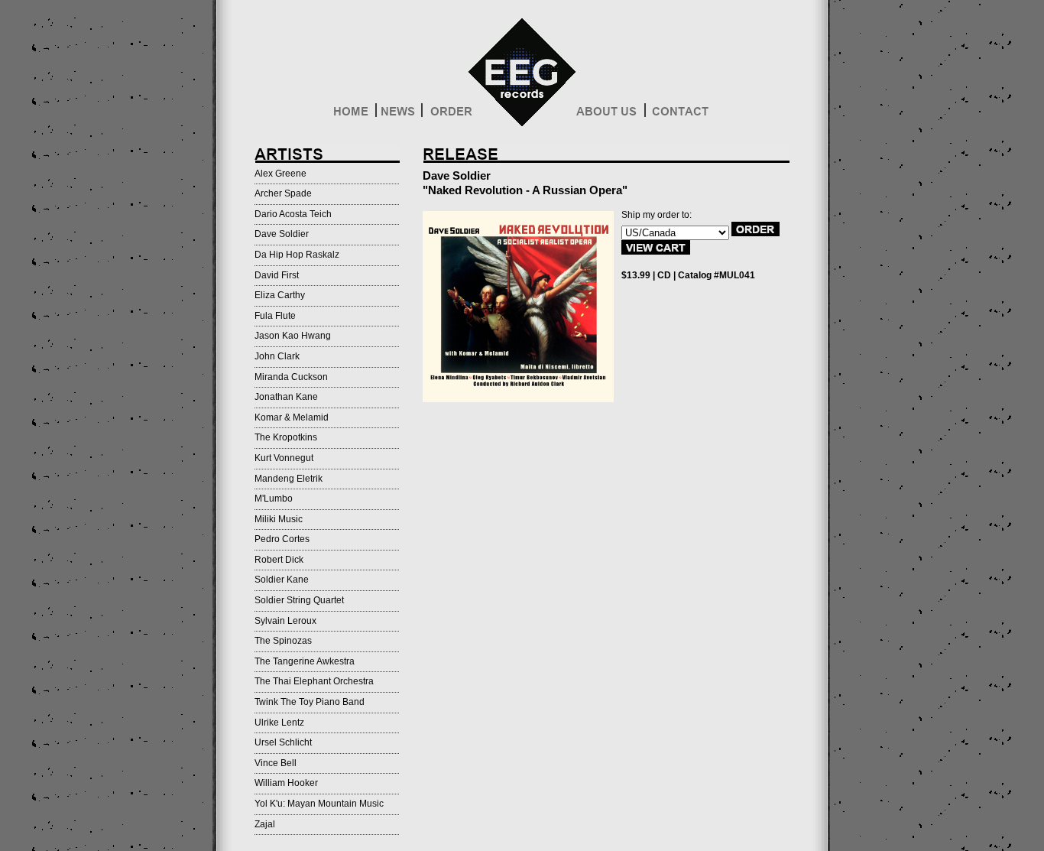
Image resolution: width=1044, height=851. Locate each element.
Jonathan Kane (286, 396)
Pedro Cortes (282, 539)
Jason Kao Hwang (293, 335)
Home (353, 115)
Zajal (265, 824)
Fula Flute (275, 315)
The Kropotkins (286, 437)
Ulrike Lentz (279, 722)
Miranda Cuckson (291, 377)
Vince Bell (276, 763)
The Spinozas (283, 640)
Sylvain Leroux (285, 621)
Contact (679, 115)
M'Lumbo (274, 498)
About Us (610, 115)
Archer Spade (283, 193)
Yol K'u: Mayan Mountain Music (319, 803)
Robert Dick (279, 559)
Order (449, 115)
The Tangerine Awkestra (305, 661)
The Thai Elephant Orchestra (314, 681)
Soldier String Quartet (299, 600)
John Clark (277, 356)
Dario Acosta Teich (293, 214)
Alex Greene (280, 173)
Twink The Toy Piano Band (310, 702)
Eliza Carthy (280, 295)
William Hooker (286, 783)
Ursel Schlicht (283, 742)
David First (277, 275)
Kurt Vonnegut (284, 458)
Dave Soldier (282, 234)
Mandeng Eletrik (289, 478)
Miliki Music (279, 519)
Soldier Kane (282, 579)
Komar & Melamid (292, 417)
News (399, 115)
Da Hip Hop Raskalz (297, 254)
